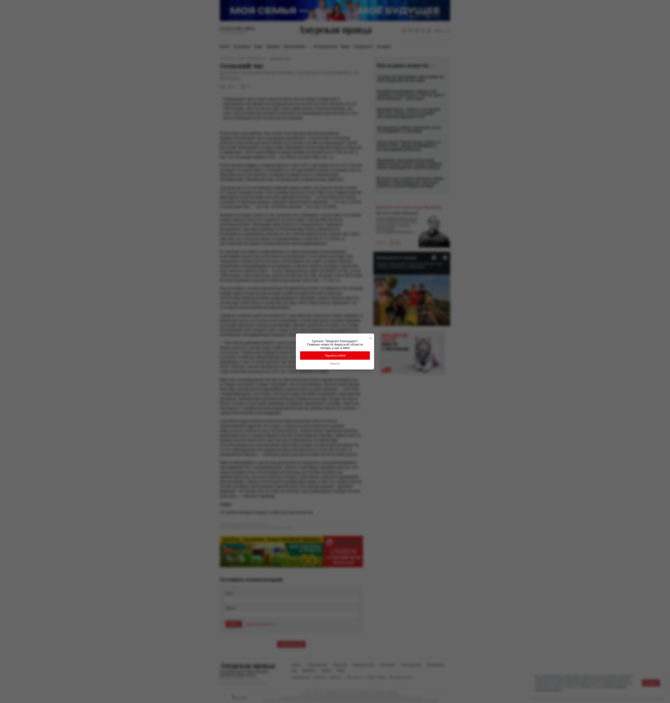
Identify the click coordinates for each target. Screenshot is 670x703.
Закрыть (335, 363)
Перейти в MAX (335, 355)
